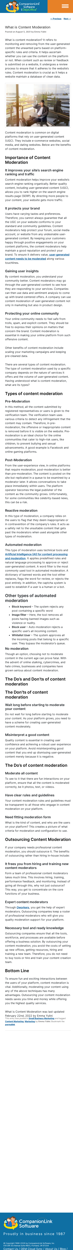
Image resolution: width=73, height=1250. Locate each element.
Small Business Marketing (41, 1018)
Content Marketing (14, 1021)
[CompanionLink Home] (24, 6)
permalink (10, 1024)
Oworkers (23, 907)
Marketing (30, 1021)
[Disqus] (38, 1077)
